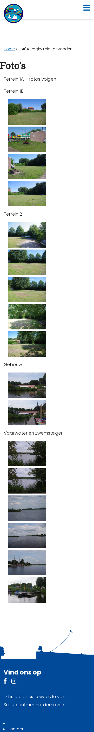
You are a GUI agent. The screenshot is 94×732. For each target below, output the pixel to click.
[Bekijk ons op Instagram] (13, 682)
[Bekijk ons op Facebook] (5, 682)
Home (9, 49)
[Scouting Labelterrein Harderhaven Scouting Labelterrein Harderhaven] (13, 13)
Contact (15, 729)
